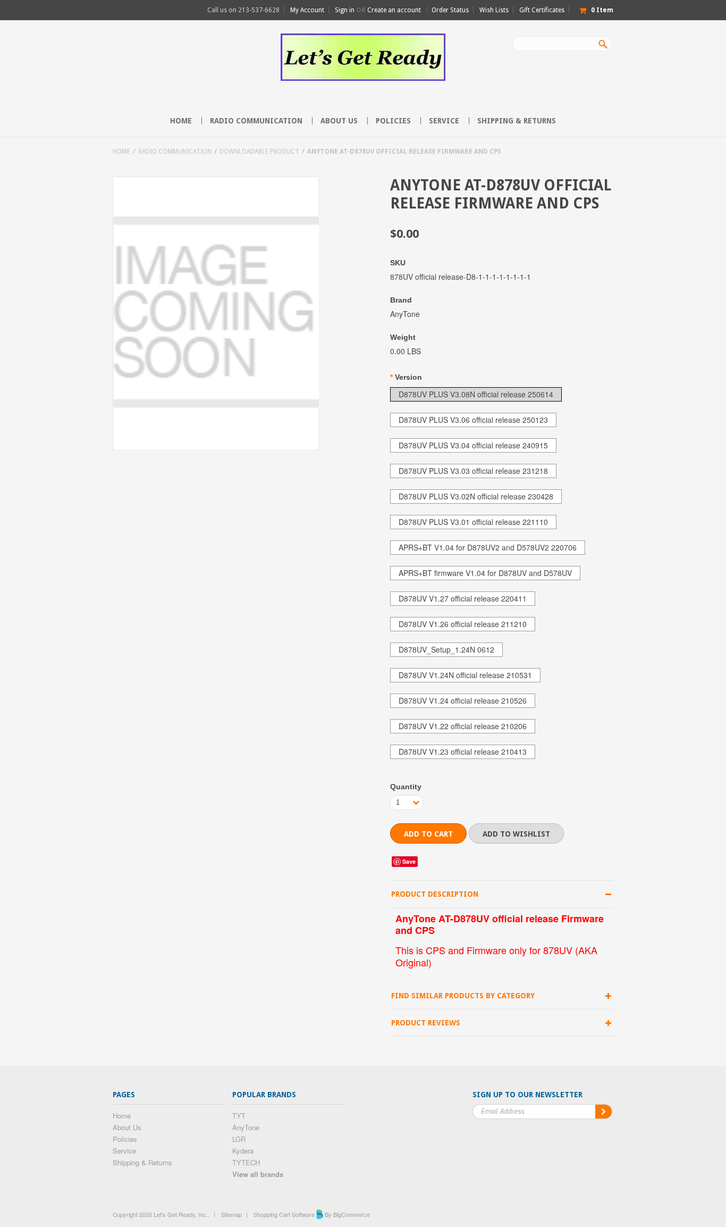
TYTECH (246, 1162)
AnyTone (245, 1127)
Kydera (243, 1151)
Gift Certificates (541, 10)
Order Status (450, 10)
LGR (239, 1139)
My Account (307, 10)
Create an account (394, 10)
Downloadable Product (259, 151)
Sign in (344, 10)
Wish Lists (494, 10)
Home (121, 151)
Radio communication (256, 120)
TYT (239, 1116)
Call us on (243, 10)
